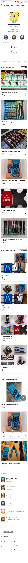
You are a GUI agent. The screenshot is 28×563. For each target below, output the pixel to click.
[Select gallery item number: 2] (14, 118)
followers (11, 31)
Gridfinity (4, 306)
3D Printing (5, 275)
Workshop (5, 367)
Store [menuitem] (12, 5)
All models (24, 67)
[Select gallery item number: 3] (14, 148)
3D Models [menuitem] (6, 5)
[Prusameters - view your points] (18, 2)
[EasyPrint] (15, 1)
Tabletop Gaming (7, 336)
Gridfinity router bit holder (10, 92)
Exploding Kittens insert (9, 210)
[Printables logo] (1, 5)
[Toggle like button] (3, 95)
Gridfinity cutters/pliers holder (11, 463)
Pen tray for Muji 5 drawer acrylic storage (12, 239)
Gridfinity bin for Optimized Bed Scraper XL (14, 180)
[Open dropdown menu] (25, 17)
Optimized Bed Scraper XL (10, 404)
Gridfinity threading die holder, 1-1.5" (13, 151)
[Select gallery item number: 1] (13, 118)
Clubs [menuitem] (17, 5)
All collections (23, 250)
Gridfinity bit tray (7, 122)
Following (17, 31)
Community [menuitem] (24, 5)
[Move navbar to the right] (26, 5)
